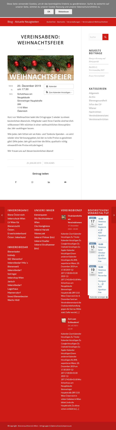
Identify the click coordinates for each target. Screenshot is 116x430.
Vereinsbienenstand (99, 115)
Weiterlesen (63, 12)
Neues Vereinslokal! (97, 75)
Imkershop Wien (16, 277)
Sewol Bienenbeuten (18, 296)
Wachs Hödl (13, 300)
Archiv (92, 97)
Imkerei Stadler (41, 241)
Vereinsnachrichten (98, 119)
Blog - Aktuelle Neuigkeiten (23, 21)
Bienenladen (14, 251)
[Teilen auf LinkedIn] (49, 182)
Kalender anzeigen (98, 297)
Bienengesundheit (98, 100)
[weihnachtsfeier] (41, 67)
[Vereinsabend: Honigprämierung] (2, 215)
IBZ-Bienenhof (15, 259)
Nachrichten (95, 111)
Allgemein (94, 93)
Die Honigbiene (42, 226)
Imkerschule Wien (16, 218)
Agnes (51, 163)
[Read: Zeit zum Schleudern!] (63, 320)
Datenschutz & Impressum (61, 426)
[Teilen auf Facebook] (16, 182)
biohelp (11, 255)
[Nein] (112, 8)
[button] (59, 92)
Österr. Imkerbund (17, 237)
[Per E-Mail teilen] (65, 182)
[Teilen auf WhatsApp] (32, 182)
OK (48, 12)
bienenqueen (40, 214)
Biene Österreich (16, 214)
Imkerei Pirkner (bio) (44, 237)
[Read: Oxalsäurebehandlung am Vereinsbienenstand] (63, 217)
